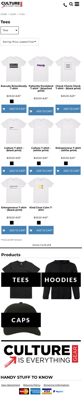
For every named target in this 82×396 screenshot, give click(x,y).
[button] (71, 4)
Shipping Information (56, 384)
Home (4, 14)
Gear (13, 14)
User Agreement (10, 384)
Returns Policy (31, 384)
